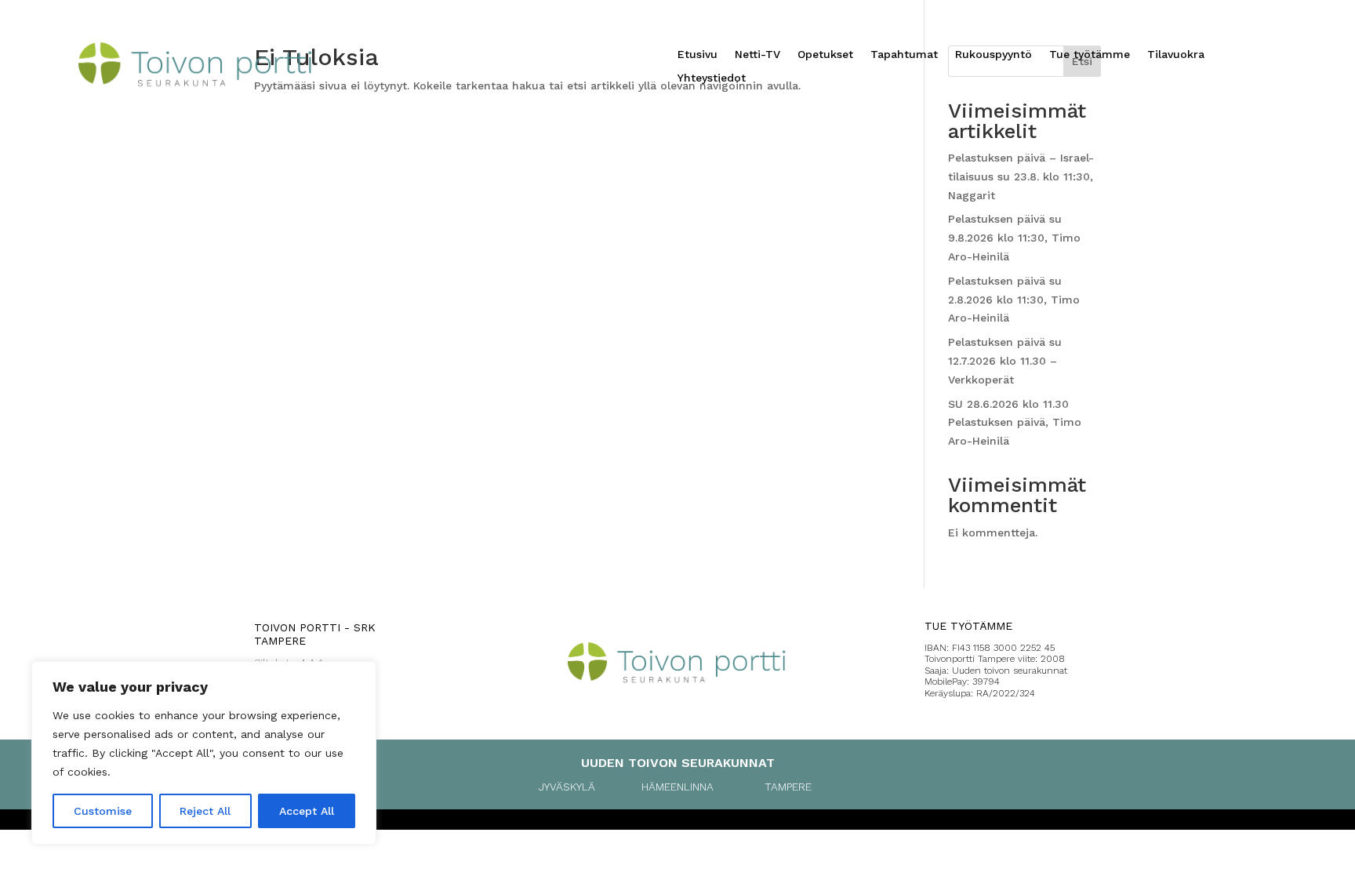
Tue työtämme (1089, 54)
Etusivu (697, 54)
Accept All (306, 811)
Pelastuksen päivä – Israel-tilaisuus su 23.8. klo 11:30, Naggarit (1021, 176)
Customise (103, 811)
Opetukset (825, 54)
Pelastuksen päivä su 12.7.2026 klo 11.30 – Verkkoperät (1005, 361)
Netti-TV (757, 54)
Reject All (205, 811)
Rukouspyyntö (993, 54)
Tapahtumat (904, 54)
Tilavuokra (1175, 54)
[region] (203, 753)
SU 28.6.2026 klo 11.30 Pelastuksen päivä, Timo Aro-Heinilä (1014, 423)
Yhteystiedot (712, 78)
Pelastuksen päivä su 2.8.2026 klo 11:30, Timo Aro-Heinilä (1014, 299)
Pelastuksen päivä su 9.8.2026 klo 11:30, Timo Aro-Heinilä (1014, 238)
